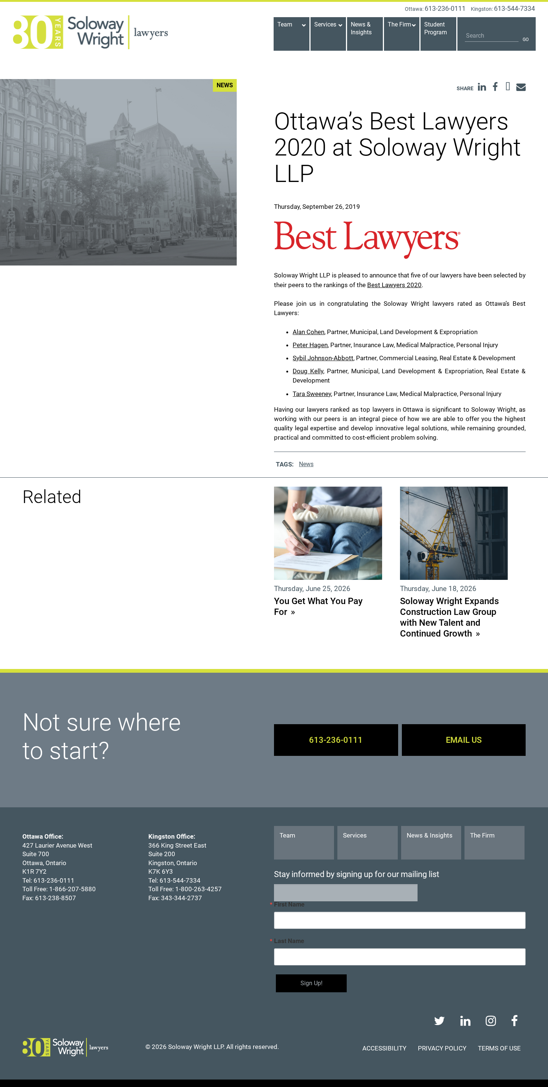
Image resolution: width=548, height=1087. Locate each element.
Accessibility (384, 1048)
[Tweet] (508, 87)
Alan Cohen (308, 332)
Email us (464, 740)
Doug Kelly (308, 371)
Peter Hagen (310, 345)
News (306, 464)
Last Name (289, 941)
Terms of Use (499, 1048)
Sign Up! (311, 983)
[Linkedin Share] (481, 87)
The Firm (482, 835)
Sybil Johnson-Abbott (323, 358)
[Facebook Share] (495, 87)
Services (355, 835)
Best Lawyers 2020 (394, 285)
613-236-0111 (336, 740)
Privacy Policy (442, 1048)
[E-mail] (521, 87)
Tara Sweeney (312, 394)
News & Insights (430, 835)
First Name (289, 904)
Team (287, 835)
